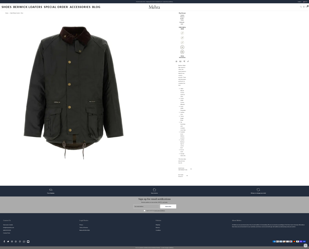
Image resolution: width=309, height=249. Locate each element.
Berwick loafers (27, 7)
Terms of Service (83, 227)
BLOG (96, 7)
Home (6, 13)
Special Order (56, 7)
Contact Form (6, 233)
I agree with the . (155, 210)
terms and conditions (159, 210)
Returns (158, 227)
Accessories (80, 7)
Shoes (7, 7)
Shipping (158, 224)
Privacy (81, 224)
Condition (158, 230)
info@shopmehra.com (8, 227)
